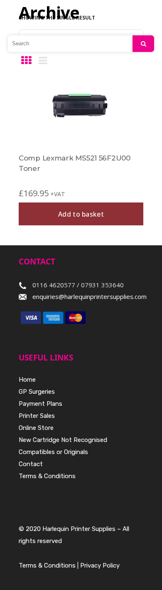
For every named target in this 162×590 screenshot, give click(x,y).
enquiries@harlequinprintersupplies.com (89, 296)
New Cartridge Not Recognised (63, 440)
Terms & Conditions (47, 476)
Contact (31, 464)
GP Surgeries (37, 391)
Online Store (36, 428)
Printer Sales (37, 416)
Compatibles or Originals (53, 452)
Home (27, 379)
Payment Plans (40, 403)
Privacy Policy (100, 565)
